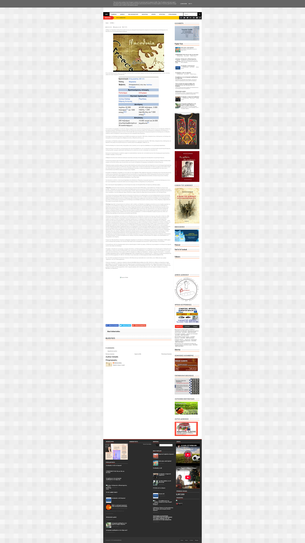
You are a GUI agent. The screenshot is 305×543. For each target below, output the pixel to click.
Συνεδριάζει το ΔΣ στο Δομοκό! (114, 465)
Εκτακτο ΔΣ (161, 493)
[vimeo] (187, 17)
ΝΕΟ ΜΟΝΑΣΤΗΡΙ (133, 14)
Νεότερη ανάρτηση (110, 354)
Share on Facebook (113, 325)
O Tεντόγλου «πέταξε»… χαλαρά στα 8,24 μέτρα (186, 333)
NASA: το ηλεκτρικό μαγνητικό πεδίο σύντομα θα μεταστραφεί (119, 506)
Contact (191, 540)
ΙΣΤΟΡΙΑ (125, 27)
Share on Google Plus (140, 325)
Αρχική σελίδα (138, 354)
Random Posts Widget (147, 444)
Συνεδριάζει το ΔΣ (157, 468)
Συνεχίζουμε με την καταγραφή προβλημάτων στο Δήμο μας (113, 479)
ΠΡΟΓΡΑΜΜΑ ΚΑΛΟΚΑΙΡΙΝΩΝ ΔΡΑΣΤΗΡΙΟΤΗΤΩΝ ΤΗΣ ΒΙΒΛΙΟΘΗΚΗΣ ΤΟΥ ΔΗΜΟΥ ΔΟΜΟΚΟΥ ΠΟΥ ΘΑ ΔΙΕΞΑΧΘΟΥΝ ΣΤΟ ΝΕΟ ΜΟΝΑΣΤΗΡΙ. (162, 517)
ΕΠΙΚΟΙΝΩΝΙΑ (172, 14)
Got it (190, 3)
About (186, 540)
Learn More (183, 3)
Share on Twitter (126, 325)
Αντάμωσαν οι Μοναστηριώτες (119, 485)
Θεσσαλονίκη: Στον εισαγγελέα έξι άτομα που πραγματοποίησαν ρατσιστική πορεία (185, 344)
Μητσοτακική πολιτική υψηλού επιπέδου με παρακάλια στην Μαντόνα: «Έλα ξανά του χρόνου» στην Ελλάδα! (187, 331)
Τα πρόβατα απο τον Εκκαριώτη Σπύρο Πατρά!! (165, 501)
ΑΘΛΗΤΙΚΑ (145, 14)
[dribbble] (193, 17)
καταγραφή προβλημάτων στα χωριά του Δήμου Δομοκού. (119, 524)
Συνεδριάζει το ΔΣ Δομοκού (118, 498)
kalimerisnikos (118, 363)
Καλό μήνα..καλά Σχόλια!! (165, 461)
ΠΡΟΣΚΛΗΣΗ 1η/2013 (111, 517)
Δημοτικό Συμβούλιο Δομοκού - (166, 454)
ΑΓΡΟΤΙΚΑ (162, 14)
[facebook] (181, 17)
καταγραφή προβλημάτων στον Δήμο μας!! (116, 530)
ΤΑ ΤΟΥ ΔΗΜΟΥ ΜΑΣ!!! (111, 492)
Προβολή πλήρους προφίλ (119, 365)
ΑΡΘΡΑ (153, 14)
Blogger (196, 540)
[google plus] (200, 17)
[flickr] (190, 17)
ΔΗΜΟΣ (122, 14)
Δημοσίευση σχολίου (112, 351)
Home (106, 14)
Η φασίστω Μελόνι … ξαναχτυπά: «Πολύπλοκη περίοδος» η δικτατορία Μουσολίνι (186, 340)
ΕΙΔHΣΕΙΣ (114, 14)
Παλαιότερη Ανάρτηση (166, 354)
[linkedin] (197, 17)
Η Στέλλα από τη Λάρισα (159, 488)
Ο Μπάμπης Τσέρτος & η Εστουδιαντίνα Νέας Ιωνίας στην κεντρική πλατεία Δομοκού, (163, 509)
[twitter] (184, 17)
